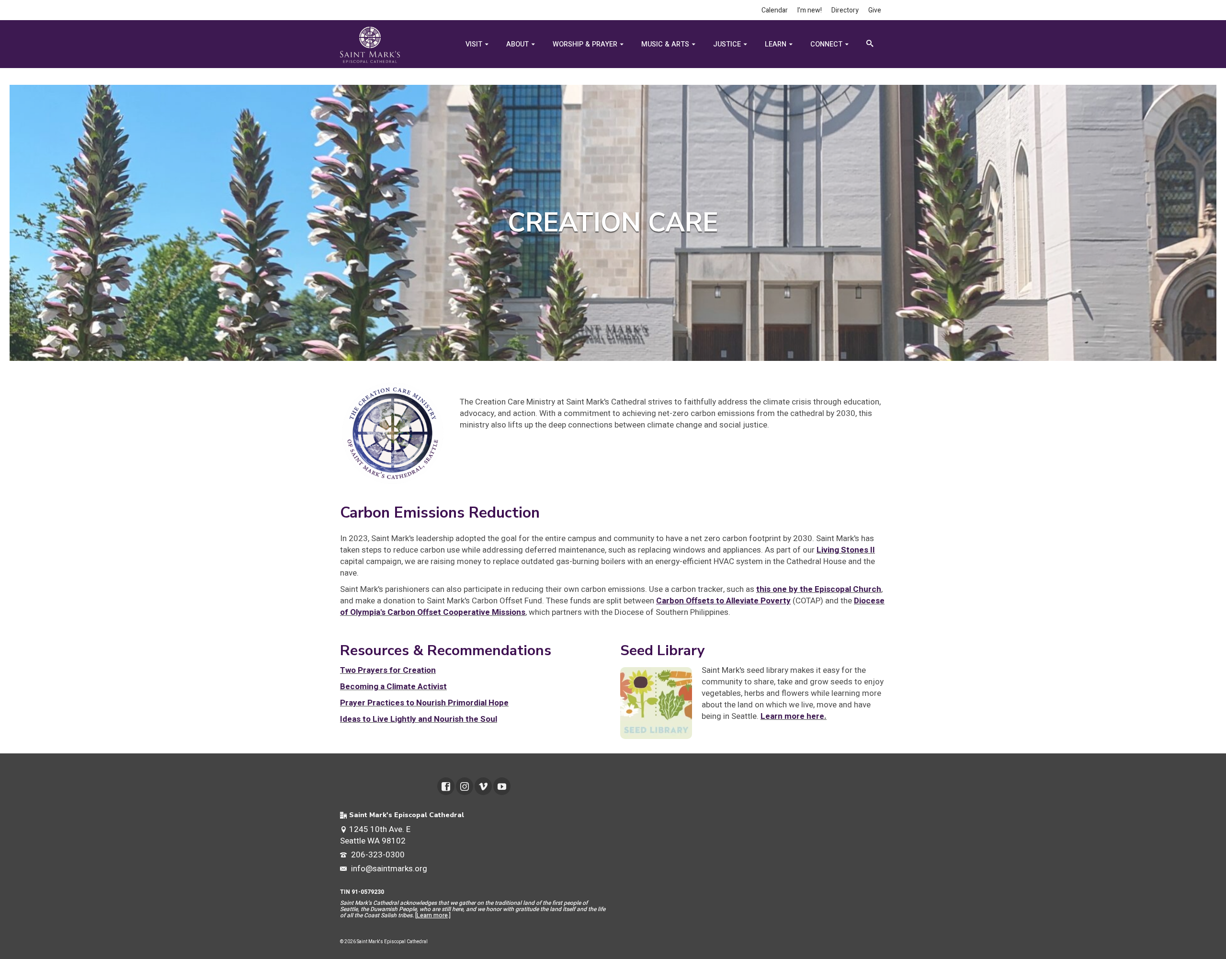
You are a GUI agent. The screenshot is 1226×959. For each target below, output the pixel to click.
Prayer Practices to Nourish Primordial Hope (424, 703)
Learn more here (792, 716)
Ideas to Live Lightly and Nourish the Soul (418, 719)
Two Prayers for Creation (388, 670)
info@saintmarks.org (388, 869)
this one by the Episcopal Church (818, 589)
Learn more (432, 915)
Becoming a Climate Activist (393, 687)
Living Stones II (846, 550)
